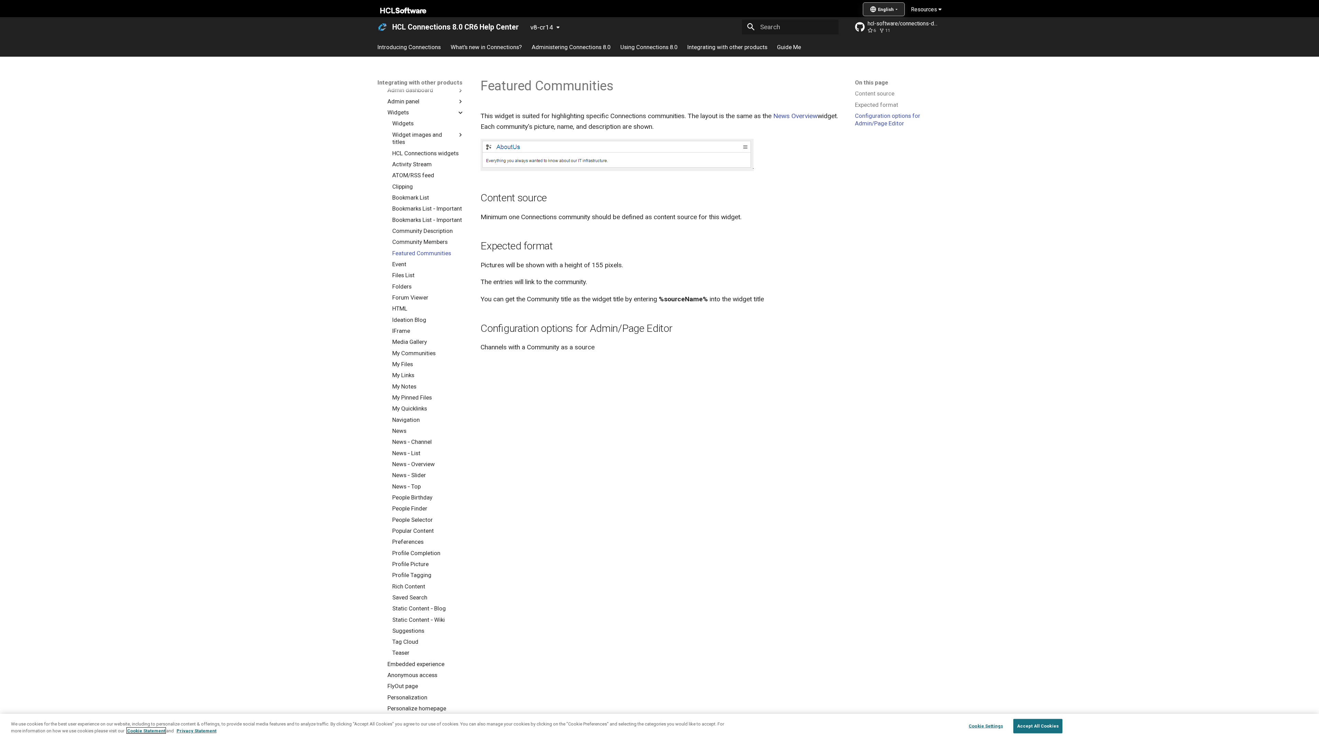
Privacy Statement (196, 730)
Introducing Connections (409, 47)
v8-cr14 (541, 27)
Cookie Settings (986, 726)
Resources (924, 9)
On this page (871, 82)
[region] (659, 728)
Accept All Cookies (1038, 726)
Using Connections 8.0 (648, 47)
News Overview (795, 116)
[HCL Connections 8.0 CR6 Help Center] (382, 27)
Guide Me (789, 47)
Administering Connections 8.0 (571, 47)
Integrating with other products (727, 47)
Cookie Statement (146, 730)
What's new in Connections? (486, 47)
